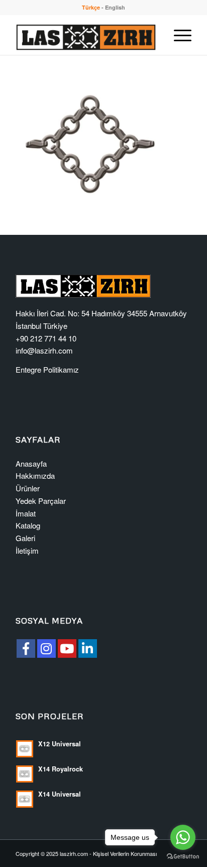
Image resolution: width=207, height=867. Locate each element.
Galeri (25, 538)
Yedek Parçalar (41, 500)
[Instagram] (46, 648)
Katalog (28, 525)
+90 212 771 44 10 (46, 338)
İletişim (27, 550)
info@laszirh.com (44, 350)
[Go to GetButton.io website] (183, 856)
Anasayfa (31, 463)
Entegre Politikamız (47, 369)
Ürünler (28, 488)
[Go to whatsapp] (182, 837)
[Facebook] (26, 648)
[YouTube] (67, 648)
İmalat (26, 513)
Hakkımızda (35, 475)
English (115, 7)
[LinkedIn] (87, 648)
